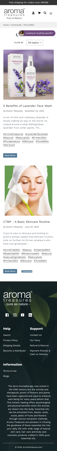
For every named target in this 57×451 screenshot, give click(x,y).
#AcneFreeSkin (11, 249)
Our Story (35, 340)
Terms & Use (10, 371)
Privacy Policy (10, 340)
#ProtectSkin (39, 137)
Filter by (18, 43)
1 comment (26, 271)
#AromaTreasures (13, 134)
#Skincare (27, 141)
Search (7, 335)
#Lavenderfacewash (36, 134)
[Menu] (51, 13)
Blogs (6, 376)
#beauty (27, 249)
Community (16, 25)
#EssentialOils (11, 253)
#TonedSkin (42, 141)
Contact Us (36, 335)
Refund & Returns (39, 345)
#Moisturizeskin (30, 253)
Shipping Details (11, 345)
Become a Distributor (14, 350)
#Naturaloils (22, 137)
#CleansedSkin (42, 249)
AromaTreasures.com (32, 447)
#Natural (8, 137)
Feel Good (9, 145)
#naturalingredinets (14, 257)
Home (6, 25)
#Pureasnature (11, 141)
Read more (10, 155)
